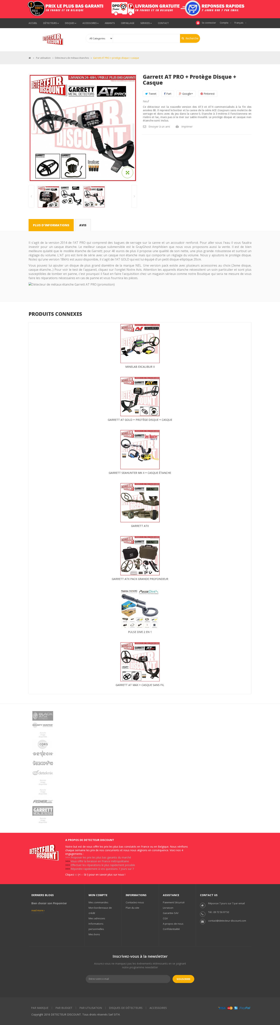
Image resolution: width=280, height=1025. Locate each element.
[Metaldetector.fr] (54, 39)
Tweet (152, 93)
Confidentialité (171, 929)
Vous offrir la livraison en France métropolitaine (100, 861)
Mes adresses (97, 918)
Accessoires (158, 1008)
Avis (82, 225)
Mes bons (94, 934)
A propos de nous (173, 923)
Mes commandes (98, 902)
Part (168, 93)
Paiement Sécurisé (174, 902)
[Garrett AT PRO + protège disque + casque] (48, 196)
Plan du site (132, 907)
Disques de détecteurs (125, 1008)
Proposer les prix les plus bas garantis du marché (101, 857)
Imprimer (187, 126)
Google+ (187, 93)
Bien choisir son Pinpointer (49, 903)
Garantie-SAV (170, 913)
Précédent (31, 196)
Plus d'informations (51, 225)
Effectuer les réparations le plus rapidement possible (103, 865)
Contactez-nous (135, 902)
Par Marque (39, 1008)
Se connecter (209, 22)
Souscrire (183, 979)
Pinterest (209, 93)
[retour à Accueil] (30, 58)
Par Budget (63, 1008)
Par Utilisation (90, 1008)
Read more (37, 910)
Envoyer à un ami (159, 126)
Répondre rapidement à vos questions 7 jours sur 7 (102, 869)
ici (76, 874)
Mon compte (98, 895)
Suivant (134, 196)
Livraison (168, 907)
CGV (165, 918)
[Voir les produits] (140, 716)
